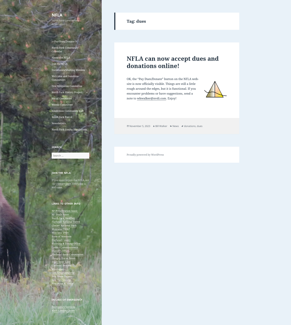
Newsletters (59, 123)
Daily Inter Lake (61, 261)
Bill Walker (161, 126)
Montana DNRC (60, 232)
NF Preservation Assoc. (65, 211)
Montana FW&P (61, 229)
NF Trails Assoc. (61, 214)
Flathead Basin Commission (67, 254)
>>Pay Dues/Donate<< (64, 41)
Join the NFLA (60, 63)
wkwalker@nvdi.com (151, 98)
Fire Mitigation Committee (67, 86)
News (175, 126)
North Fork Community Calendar (65, 49)
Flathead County (61, 240)
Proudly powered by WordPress (145, 154)
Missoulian (58, 269)
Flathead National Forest (66, 221)
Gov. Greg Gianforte (63, 272)
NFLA (57, 15)
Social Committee (62, 98)
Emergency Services (63, 307)
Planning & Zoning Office (66, 243)
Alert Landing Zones (63, 310)
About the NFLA (61, 57)
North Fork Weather (63, 218)
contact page (63, 183)
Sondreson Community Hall (68, 111)
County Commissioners (65, 247)
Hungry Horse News (63, 258)
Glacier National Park (64, 225)
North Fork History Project (67, 92)
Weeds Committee (62, 104)
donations (190, 126)
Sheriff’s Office (60, 251)
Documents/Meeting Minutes (68, 70)
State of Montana (61, 236)
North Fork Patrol (62, 117)
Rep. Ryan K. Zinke (62, 283)
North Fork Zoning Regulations (69, 129)
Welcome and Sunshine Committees (65, 78)
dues (199, 126)
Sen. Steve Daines (62, 276)
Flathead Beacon (61, 265)
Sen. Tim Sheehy (61, 280)
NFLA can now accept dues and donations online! (173, 62)
